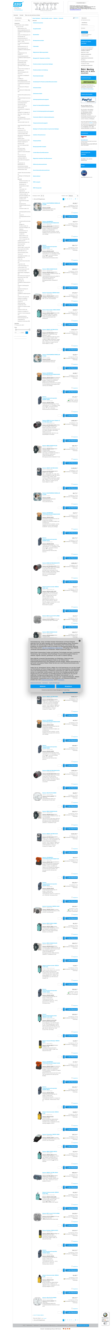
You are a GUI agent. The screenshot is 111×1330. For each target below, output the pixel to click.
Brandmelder (36, 34)
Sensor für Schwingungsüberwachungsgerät (43, 111)
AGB (24, 1325)
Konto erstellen (85, 35)
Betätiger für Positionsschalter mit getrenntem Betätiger (46, 128)
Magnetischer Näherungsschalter (40, 52)
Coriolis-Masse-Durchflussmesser (41, 152)
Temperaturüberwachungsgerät (40, 123)
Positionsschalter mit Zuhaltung (40, 69)
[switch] (105, 1323)
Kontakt (21, 15)
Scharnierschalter (37, 87)
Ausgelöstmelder (37, 28)
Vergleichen (75, 212)
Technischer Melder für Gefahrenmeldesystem (43, 117)
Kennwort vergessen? (86, 34)
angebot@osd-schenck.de (87, 58)
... (73, 198)
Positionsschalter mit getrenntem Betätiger (43, 64)
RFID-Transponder (37, 187)
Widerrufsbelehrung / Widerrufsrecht (48, 1325)
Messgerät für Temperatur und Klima (41, 58)
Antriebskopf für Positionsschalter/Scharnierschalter (45, 81)
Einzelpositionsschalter (38, 40)
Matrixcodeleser (36, 176)
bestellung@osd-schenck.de (87, 61)
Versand (44, 1318)
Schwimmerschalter (37, 93)
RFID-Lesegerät (36, 182)
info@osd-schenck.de (86, 54)
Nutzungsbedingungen (62, 1325)
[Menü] (108, 1313)
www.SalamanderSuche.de (86, 177)
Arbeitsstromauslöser (38, 22)
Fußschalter (36, 46)
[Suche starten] (29, 20)
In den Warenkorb (72, 216)
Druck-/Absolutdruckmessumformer (41, 170)
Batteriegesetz (72, 1325)
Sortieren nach (65, 195)
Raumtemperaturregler (38, 75)
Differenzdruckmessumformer (40, 164)
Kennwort (83, 28)
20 (75, 198)
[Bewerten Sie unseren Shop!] (89, 81)
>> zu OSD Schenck (18, 10)
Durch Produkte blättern (39, 1315)
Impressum (36, 1325)
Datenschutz (29, 1325)
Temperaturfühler (37, 140)
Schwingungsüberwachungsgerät (41, 99)
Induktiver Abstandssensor (39, 134)
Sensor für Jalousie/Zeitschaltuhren (41, 105)
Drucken (76, 17)
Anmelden (84, 32)
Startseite (16, 15)
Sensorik (35, 20)
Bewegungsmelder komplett (39, 146)
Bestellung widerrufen (83, 1325)
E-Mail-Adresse (84, 24)
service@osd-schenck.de (86, 65)
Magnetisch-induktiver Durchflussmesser (42, 158)
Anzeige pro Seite (36, 195)
